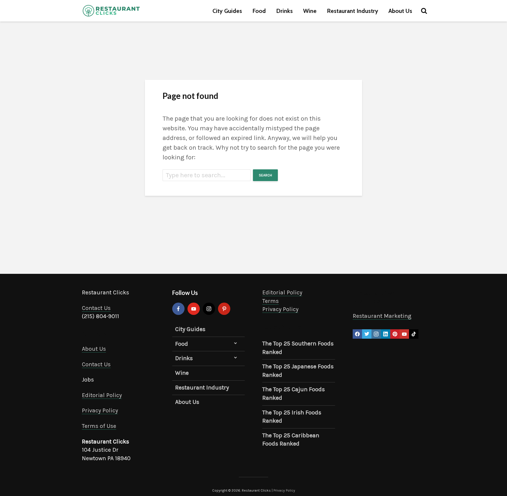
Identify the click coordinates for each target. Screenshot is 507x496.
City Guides (227, 10)
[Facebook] (178, 309)
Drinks (284, 10)
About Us (400, 10)
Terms (270, 301)
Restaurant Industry (352, 10)
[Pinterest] (224, 309)
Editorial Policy (102, 395)
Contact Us (96, 308)
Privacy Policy (100, 410)
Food (259, 10)
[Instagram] (209, 309)
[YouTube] (193, 309)
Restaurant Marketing (382, 316)
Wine (310, 10)
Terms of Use (99, 426)
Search (265, 175)
